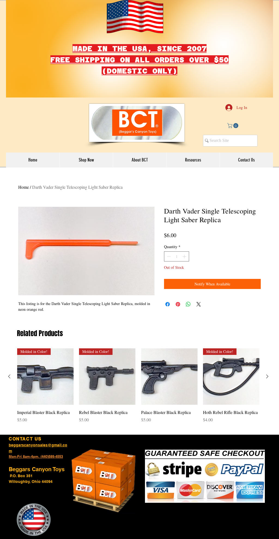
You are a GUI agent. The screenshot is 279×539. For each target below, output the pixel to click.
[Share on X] (198, 304)
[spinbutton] (176, 256)
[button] (233, 125)
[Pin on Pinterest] (178, 304)
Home (23, 187)
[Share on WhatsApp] (188, 304)
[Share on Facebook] (167, 304)
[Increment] (184, 256)
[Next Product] (267, 376)
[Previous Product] (9, 376)
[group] (138, 388)
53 (61, 456)
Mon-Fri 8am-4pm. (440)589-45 (34, 456)
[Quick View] (169, 376)
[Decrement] (168, 256)
